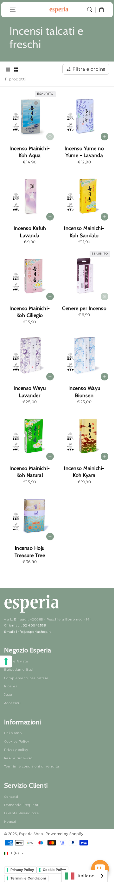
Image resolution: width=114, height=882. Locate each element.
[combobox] (84, 876)
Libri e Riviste (16, 661)
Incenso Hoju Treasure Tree (30, 551)
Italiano (86, 875)
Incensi (10, 686)
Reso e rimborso (18, 758)
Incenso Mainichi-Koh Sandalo (84, 231)
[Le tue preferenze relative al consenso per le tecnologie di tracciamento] (6, 661)
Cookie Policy (54, 869)
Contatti (11, 797)
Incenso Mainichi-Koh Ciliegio (30, 312)
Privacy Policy (22, 869)
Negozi (10, 822)
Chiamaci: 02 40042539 (25, 625)
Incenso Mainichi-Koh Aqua (30, 152)
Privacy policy (16, 750)
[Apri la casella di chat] (100, 869)
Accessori (12, 703)
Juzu (8, 694)
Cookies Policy (16, 741)
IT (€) (14, 853)
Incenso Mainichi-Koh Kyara (84, 472)
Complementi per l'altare (26, 678)
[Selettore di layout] (8, 70)
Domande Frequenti (22, 805)
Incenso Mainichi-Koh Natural (30, 472)
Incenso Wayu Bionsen (84, 391)
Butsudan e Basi (19, 669)
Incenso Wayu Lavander (30, 391)
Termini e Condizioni (28, 878)
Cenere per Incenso (84, 308)
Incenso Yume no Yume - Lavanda (84, 152)
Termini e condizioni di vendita (31, 766)
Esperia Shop (31, 834)
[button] (13, 9)
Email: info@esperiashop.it (27, 632)
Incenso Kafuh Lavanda (30, 231)
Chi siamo (13, 733)
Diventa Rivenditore (21, 813)
